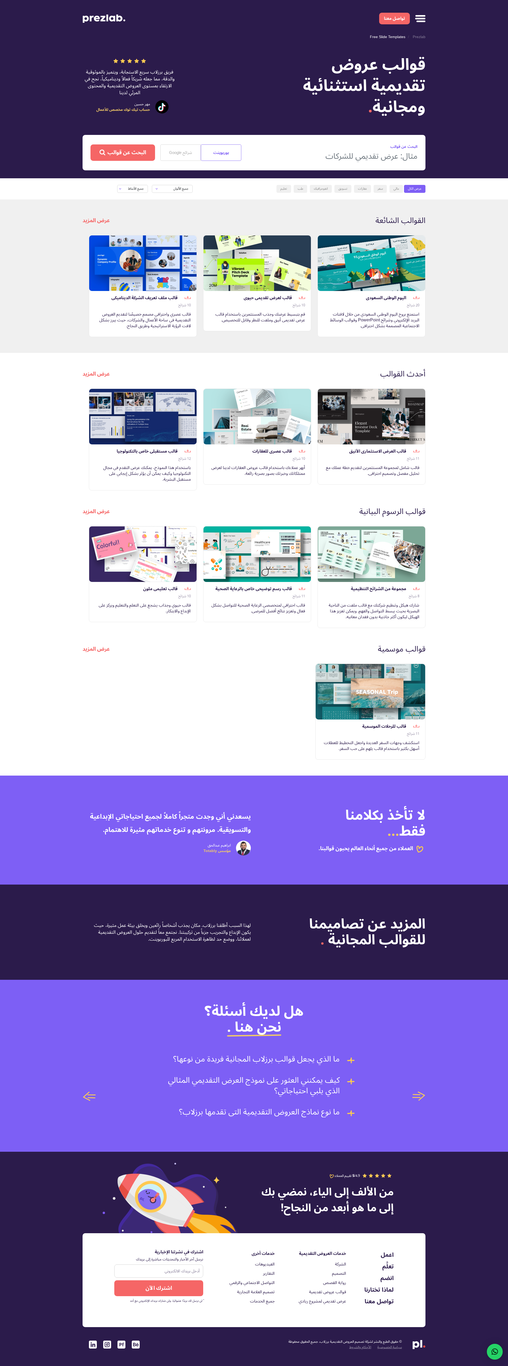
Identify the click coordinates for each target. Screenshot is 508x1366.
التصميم (339, 1273)
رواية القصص (334, 1282)
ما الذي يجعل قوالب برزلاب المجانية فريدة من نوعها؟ (256, 1059)
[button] (495, 1352)
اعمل (387, 1255)
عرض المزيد (96, 220)
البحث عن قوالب (126, 152)
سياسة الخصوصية (389, 1347)
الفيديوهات (265, 1264)
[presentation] (89, 1096)
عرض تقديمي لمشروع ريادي (322, 1301)
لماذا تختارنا (379, 1290)
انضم (387, 1278)
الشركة (340, 1264)
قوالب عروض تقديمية (327, 1291)
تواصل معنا (394, 18)
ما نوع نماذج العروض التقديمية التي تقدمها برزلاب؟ (259, 1112)
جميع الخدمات (262, 1301)
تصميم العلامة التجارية (256, 1291)
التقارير (269, 1273)
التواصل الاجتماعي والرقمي (252, 1282)
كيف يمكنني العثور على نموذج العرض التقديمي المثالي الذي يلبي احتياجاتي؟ (254, 1085)
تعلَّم (388, 1266)
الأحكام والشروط (360, 1347)
